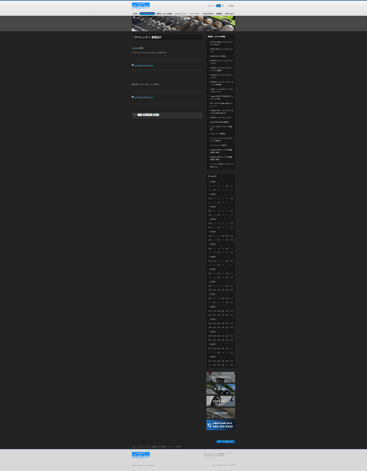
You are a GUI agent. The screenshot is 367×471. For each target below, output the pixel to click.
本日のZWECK (208, 14)
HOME (135, 14)
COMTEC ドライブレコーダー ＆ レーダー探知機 (221, 83)
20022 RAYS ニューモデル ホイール (221, 50)
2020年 (213, 257)
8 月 (227, 186)
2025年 (213, 194)
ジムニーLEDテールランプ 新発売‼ (221, 128)
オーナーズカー (195, 14)
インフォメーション (147, 14)
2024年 (213, 207)
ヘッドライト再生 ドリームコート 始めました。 (222, 165)
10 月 (218, 273)
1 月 (231, 227)
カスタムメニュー (181, 14)
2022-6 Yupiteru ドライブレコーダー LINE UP (221, 43)
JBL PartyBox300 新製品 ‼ (219, 122)
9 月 (223, 236)
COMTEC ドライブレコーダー (220, 117)
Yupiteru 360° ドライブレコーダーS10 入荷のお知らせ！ (221, 111)
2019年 (212, 269)
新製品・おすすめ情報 (216, 36)
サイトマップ (151, 465)
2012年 (212, 357)
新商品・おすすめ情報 (164, 14)
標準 (218, 6)
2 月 (227, 240)
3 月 (223, 290)
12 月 (210, 198)
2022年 (213, 232)
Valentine (135, 48)
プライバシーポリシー (138, 465)
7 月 (231, 198)
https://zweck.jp (210, 457)
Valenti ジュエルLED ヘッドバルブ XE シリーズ (221, 90)
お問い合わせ (229, 14)
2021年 (212, 244)
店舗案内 (219, 14)
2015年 (212, 319)
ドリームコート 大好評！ (219, 145)
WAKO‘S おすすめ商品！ (218, 56)
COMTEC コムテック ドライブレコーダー (221, 62)
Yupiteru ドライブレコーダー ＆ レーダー (221, 76)
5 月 (214, 190)
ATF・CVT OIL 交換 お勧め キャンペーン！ (221, 104)
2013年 (212, 344)
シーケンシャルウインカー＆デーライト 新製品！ (221, 139)
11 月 (214, 261)
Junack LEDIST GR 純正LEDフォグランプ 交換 (221, 97)
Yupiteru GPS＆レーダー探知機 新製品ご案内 (221, 151)
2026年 (213, 182)
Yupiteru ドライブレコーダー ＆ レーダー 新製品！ (221, 69)
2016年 (212, 307)
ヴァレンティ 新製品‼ (217, 134)
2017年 (212, 294)
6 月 (210, 215)
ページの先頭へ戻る (227, 442)
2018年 (212, 282)
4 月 (218, 202)
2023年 (213, 219)
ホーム (134, 446)
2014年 (212, 332)
